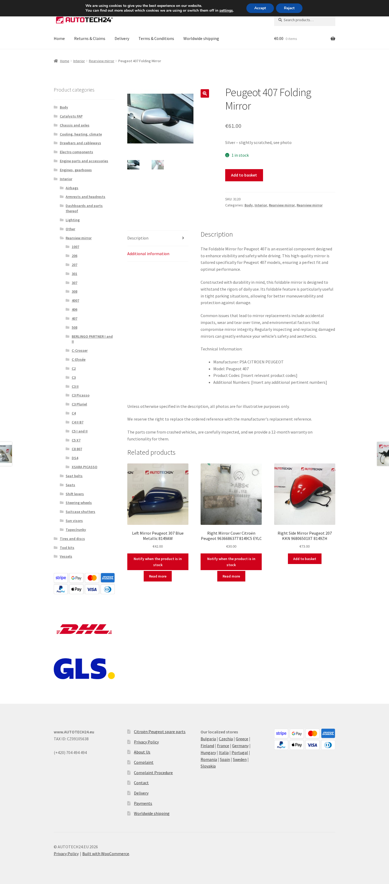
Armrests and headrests (85, 196)
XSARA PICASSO (84, 466)
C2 (74, 368)
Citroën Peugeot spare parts (160, 731)
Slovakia (208, 766)
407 (74, 318)
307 (74, 282)
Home (59, 38)
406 (74, 309)
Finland (207, 745)
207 (74, 264)
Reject (289, 8)
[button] (205, 93)
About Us (142, 752)
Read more (157, 576)
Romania (209, 759)
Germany (240, 745)
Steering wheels (79, 502)
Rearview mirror (101, 60)
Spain (225, 759)
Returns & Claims (89, 38)
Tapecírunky (76, 529)
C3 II (75, 386)
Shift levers (75, 493)
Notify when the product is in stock (158, 561)
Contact (141, 782)
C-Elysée (78, 359)
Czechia (226, 738)
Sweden (240, 759)
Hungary (208, 752)
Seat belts (74, 475)
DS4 (75, 457)
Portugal (240, 752)
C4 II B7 (77, 422)
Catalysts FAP (71, 116)
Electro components (76, 152)
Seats (70, 484)
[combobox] (304, 20)
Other (70, 229)
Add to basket (244, 175)
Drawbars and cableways (80, 143)
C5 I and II (80, 431)
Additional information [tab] (148, 253)
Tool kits (67, 547)
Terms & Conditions (156, 38)
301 (74, 273)
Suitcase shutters (80, 511)
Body (249, 205)
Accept (260, 8)
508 (74, 327)
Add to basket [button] (304, 558)
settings (226, 10)
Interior (79, 60)
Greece (242, 738)
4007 (75, 300)
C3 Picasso (80, 395)
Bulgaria (208, 738)
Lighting (73, 220)
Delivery (122, 38)
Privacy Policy (146, 742)
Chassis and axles (74, 125)
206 (74, 255)
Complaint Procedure (153, 772)
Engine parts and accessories (84, 161)
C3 (74, 377)
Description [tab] (137, 238)
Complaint (143, 762)
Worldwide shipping (201, 38)
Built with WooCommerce (105, 853)
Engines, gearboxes (76, 170)
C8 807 (77, 448)
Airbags (72, 188)
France (223, 745)
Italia (224, 752)
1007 (75, 246)
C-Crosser (80, 350)
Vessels (66, 556)
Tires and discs (72, 538)
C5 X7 (76, 440)
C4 (74, 413)
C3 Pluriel (79, 404)
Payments (143, 803)
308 (74, 291)
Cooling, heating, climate (81, 134)
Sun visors (74, 520)
